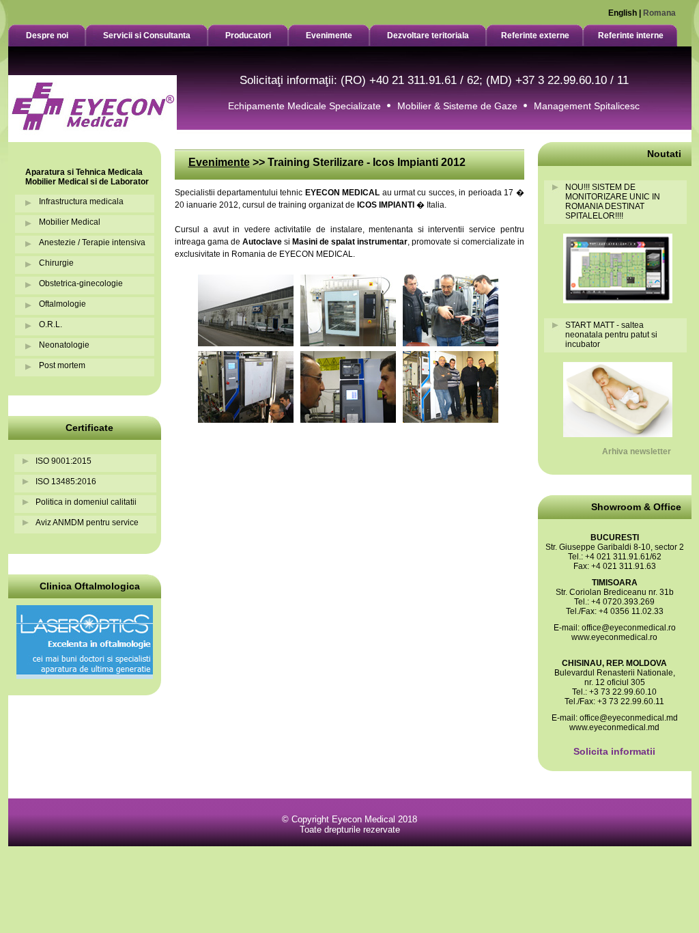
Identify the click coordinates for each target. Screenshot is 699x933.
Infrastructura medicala (81, 201)
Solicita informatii (614, 751)
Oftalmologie (62, 304)
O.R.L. (50, 324)
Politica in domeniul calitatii (86, 502)
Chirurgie (56, 263)
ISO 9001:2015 (63, 461)
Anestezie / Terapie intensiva (92, 242)
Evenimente (219, 162)
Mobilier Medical (69, 222)
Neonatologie (64, 345)
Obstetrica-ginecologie (81, 283)
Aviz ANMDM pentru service (87, 522)
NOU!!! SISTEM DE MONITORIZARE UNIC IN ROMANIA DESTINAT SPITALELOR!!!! (612, 201)
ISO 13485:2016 (65, 481)
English (622, 13)
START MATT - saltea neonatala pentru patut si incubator (611, 334)
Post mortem (62, 365)
